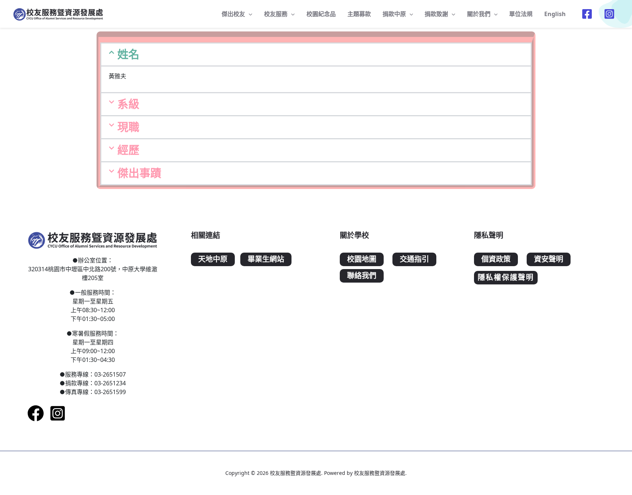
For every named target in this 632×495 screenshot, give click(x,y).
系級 (128, 104)
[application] (248, 14)
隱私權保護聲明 (506, 278)
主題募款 (359, 14)
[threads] (610, 13)
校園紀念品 (321, 14)
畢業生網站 (266, 259)
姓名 (128, 54)
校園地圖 (361, 259)
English (555, 14)
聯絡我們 (361, 276)
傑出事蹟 (139, 173)
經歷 (128, 150)
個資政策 (496, 259)
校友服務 (275, 14)
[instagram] (57, 413)
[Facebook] (35, 413)
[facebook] (588, 13)
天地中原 (212, 259)
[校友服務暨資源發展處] (58, 13)
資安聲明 (548, 259)
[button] (316, 54)
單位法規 (521, 14)
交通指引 (414, 259)
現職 (128, 127)
